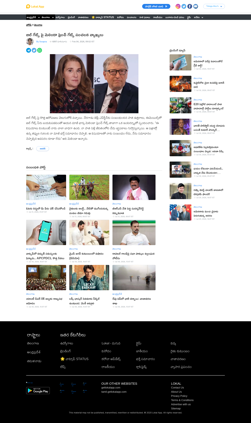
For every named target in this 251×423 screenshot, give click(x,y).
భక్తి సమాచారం (145, 358)
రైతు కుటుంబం (180, 351)
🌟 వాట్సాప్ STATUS (74, 358)
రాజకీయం (108, 366)
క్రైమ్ (138, 343)
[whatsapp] (40, 51)
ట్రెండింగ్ (65, 351)
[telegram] (29, 51)
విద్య (173, 343)
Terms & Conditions (182, 400)
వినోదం (106, 351)
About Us (176, 391)
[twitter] (34, 51)
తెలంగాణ (46, 17)
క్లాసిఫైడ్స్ (141, 366)
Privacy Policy (179, 395)
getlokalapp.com (110, 387)
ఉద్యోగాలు (66, 343)
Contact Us (177, 387)
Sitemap (176, 408)
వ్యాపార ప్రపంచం (181, 366)
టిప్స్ (63, 366)
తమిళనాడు (34, 360)
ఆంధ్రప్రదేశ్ (31, 17)
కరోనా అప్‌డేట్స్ (111, 358)
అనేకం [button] (197, 17)
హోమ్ (29, 24)
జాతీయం (142, 351)
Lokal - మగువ (111, 343)
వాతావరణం (178, 358)
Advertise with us (181, 404)
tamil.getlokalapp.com (113, 391)
